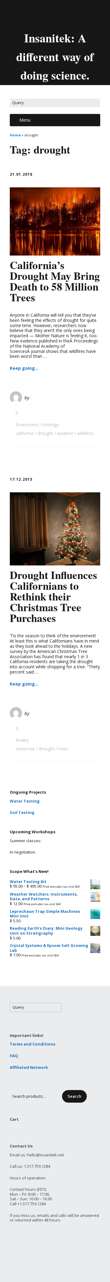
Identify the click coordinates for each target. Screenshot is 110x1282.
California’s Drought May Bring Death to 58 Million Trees (55, 281)
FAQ (14, 1055)
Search (74, 1096)
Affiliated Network (29, 1067)
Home (15, 135)
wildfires (85, 433)
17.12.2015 (21, 479)
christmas (25, 749)
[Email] (29, 15)
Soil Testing (22, 812)
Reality (22, 740)
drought (45, 433)
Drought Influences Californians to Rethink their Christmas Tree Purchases (53, 596)
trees (63, 749)
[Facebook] (50, 15)
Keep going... (24, 368)
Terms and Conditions (32, 1044)
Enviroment (27, 425)
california (25, 433)
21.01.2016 (21, 174)
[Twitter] (40, 15)
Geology (50, 425)
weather (65, 433)
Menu (25, 120)
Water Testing (25, 801)
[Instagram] (82, 15)
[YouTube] (61, 15)
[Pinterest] (71, 15)
